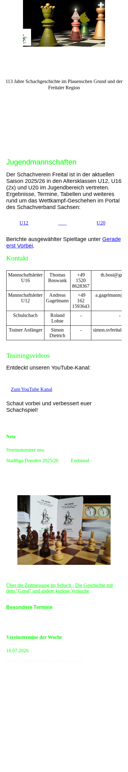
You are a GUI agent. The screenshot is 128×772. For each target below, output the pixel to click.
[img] (64, 23)
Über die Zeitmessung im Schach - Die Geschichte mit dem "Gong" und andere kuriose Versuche (59, 588)
